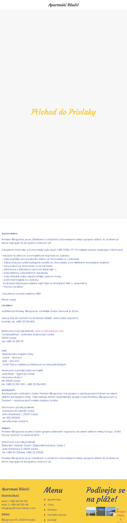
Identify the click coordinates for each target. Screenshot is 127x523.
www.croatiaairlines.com (49, 331)
